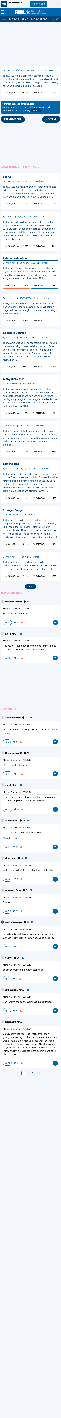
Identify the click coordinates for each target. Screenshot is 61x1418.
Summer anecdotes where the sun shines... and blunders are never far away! (26, 107)
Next (31, 586)
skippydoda (11, 990)
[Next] (37, 1073)
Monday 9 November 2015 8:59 (17, 1029)
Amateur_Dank (13, 890)
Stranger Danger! (14, 510)
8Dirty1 (9, 958)
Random (14, 19)
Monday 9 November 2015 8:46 (17, 965)
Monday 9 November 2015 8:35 (17, 609)
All (4, 19)
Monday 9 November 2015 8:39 (17, 930)
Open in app (38, 4)
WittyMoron (12, 821)
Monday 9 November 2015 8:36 (17, 828)
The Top (54, 19)
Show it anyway (11, 838)
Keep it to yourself (14, 333)
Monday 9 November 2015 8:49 (17, 997)
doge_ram (11, 858)
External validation (15, 258)
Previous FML (12, 119)
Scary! (7, 177)
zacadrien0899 (13, 718)
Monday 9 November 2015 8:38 (17, 897)
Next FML (51, 119)
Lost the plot (11, 464)
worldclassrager (13, 922)
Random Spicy (39, 19)
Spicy (25, 19)
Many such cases (13, 379)
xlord (8, 634)
